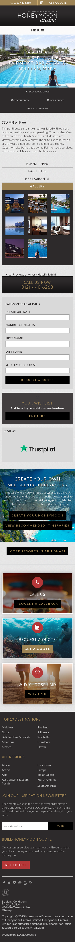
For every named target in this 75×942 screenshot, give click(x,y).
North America (47, 779)
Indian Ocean (46, 774)
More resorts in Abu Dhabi (37, 551)
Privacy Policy (11, 904)
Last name (13, 351)
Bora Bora (44, 742)
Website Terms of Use (16, 907)
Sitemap (7, 910)
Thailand (43, 727)
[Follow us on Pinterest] (19, 883)
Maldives (7, 727)
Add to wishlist (39, 108)
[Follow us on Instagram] (14, 883)
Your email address (20, 364)
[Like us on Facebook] (4, 883)
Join (61, 825)
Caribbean (44, 765)
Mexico (6, 747)
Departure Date (18, 311)
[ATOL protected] (5, 893)
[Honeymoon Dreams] (37, 16)
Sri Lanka (43, 732)
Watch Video (21, 100)
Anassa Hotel (36, 274)
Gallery (37, 186)
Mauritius (8, 742)
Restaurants (37, 179)
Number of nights (20, 324)
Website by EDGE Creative (19, 934)
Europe (42, 770)
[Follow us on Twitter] (9, 883)
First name (14, 338)
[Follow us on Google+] (30, 883)
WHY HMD (37, 694)
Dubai (5, 732)
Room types (37, 164)
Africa (6, 765)
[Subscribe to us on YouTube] (25, 883)
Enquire (37, 416)
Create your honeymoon (37, 515)
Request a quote (37, 380)
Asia (4, 774)
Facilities (37, 171)
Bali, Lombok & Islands (16, 737)
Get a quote (37, 648)
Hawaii (42, 747)
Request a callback (37, 603)
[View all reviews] (37, 448)
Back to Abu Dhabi (39, 91)
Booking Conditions (14, 901)
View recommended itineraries (37, 525)
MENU (35, 30)
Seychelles (44, 737)
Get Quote (16, 865)
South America (47, 785)
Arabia (6, 770)
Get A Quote (57, 100)
